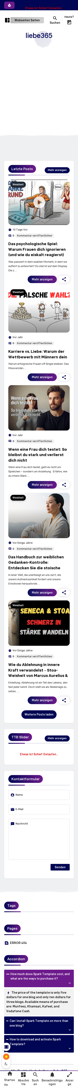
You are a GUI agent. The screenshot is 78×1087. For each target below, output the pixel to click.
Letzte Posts (22, 169)
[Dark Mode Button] (6, 1064)
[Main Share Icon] (64, 279)
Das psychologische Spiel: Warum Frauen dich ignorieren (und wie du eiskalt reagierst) (37, 249)
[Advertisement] (39, 90)
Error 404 (18, 943)
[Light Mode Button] (6, 1057)
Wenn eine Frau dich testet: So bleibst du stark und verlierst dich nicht (37, 455)
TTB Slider (20, 737)
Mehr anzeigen (42, 279)
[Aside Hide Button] (6, 1047)
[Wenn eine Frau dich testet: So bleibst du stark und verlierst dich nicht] (39, 408)
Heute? (69, 17)
